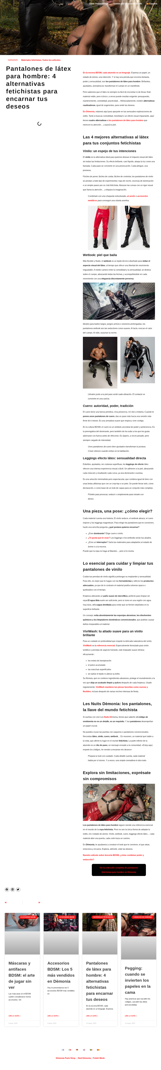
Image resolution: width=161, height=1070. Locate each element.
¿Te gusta (98, 538)
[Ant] (13, 903)
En (89, 111)
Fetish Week (99, 1058)
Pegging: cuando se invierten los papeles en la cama (138, 980)
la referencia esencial (105, 645)
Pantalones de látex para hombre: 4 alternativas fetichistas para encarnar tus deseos (99, 981)
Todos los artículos (51, 60)
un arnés (131, 196)
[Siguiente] (31, 903)
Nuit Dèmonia (84, 1058)
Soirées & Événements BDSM (127, 4)
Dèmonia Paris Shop (65, 1058)
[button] (7, 889)
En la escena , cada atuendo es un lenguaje (106, 73)
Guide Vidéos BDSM (98, 4)
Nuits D (107, 717)
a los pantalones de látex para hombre (125, 120)
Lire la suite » (14, 1016)
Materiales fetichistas (31, 60)
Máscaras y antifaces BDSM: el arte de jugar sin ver (22, 975)
